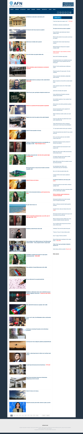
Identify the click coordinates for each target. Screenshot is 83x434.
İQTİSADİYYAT (23, 9)
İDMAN (50, 9)
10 (37, 415)
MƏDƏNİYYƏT (44, 9)
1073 (44, 415)
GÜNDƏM (17, 9)
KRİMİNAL (38, 9)
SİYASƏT (12, 9)
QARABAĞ (33, 9)
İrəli (47, 415)
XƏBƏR (28, 9)
